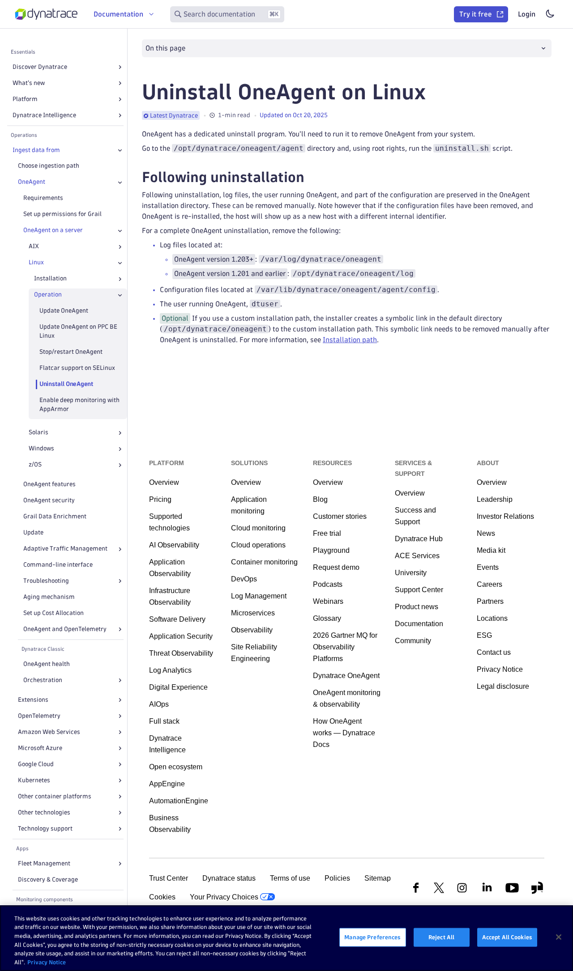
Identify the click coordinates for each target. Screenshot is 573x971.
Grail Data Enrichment (54, 517)
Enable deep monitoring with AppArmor (79, 405)
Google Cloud (36, 764)
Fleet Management (44, 863)
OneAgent (31, 182)
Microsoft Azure (40, 748)
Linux (36, 263)
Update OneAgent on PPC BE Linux (78, 331)
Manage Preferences (372, 937)
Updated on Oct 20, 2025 (294, 115)
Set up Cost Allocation (53, 613)
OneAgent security (49, 501)
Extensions (33, 700)
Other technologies (44, 812)
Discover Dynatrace (40, 67)
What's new (29, 83)
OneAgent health (46, 664)
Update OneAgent (63, 311)
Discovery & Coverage (48, 879)
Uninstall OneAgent (66, 384)
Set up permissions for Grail (62, 214)
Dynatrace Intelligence (44, 115)
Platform (25, 99)
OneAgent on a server (53, 230)
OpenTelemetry (39, 716)
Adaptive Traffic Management (65, 549)
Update (33, 533)
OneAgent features (49, 485)
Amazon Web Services (49, 732)
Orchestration (42, 680)
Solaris (38, 433)
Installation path (350, 339)
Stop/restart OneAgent (71, 352)
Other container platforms (54, 796)
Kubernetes (34, 780)
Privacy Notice (46, 961)
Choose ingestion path (48, 166)
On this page (165, 48)
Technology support (45, 828)
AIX (34, 247)
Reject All (441, 937)
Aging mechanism (49, 597)
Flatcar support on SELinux (77, 368)
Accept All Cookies (507, 937)
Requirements (43, 198)
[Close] (120, 150)
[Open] (120, 67)
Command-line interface (58, 565)
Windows (41, 449)
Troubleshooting (46, 581)
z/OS (35, 465)
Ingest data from (36, 150)
